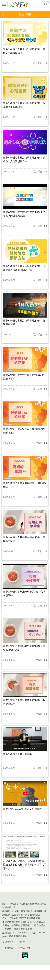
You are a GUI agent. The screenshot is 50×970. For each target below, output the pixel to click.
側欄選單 (4, 4)
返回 (3, 14)
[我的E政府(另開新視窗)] (25, 956)
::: (1, 893)
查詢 (46, 4)
